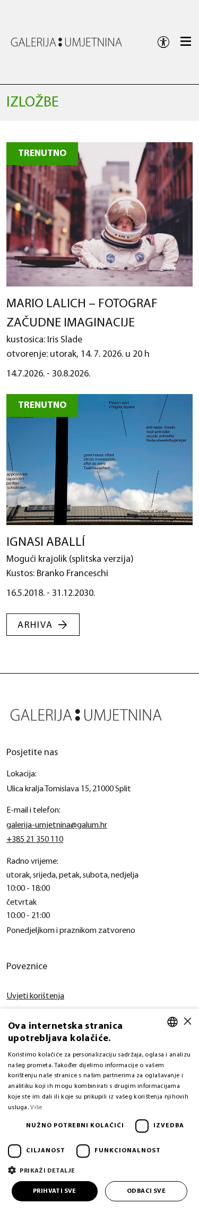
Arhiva (35, 625)
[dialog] (99, 1110)
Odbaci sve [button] (146, 1191)
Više (36, 1107)
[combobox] (172, 1022)
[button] (99, 1170)
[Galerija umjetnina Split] (66, 41)
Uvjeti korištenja (35, 996)
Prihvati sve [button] (54, 1191)
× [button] (187, 1022)
